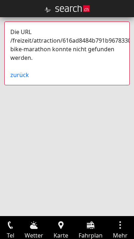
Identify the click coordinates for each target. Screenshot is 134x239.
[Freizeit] (48, 9)
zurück (19, 75)
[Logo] (72, 8)
